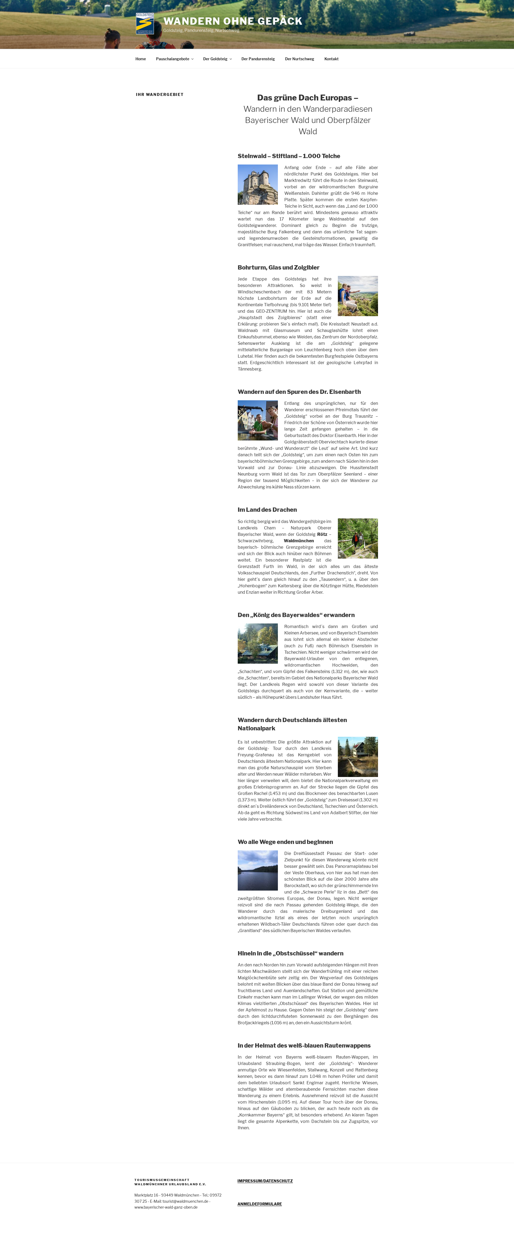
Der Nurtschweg (299, 59)
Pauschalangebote (172, 59)
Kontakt (331, 59)
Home (140, 59)
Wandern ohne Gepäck (233, 21)
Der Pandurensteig (258, 59)
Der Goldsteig (215, 59)
